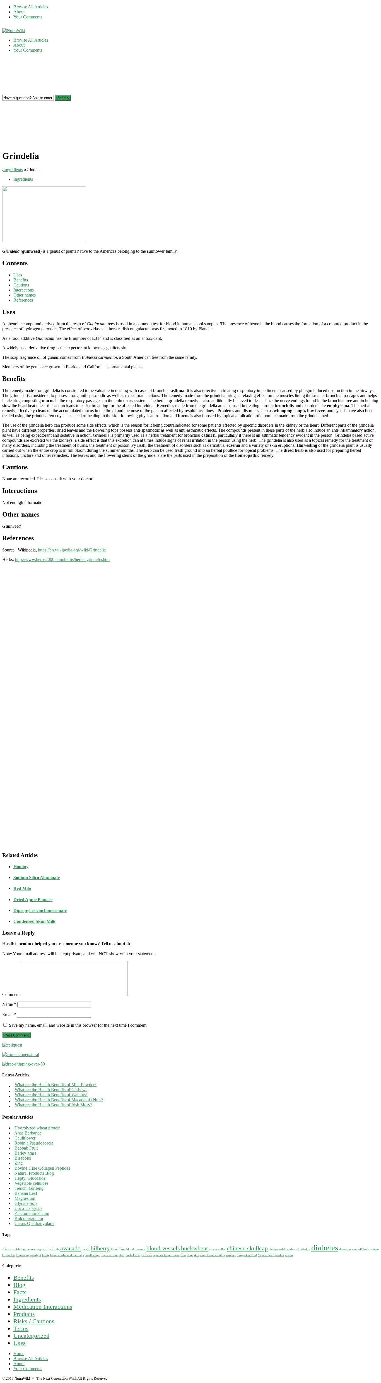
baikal (86, 1249)
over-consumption (112, 1255)
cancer (213, 1249)
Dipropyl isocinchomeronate (40, 910)
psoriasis (146, 1255)
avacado (70, 1248)
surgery (231, 1255)
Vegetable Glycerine (271, 1255)
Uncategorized (31, 1335)
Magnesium (25, 1198)
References (23, 300)
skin (196, 1255)
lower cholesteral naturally (67, 1255)
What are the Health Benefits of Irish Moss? (53, 1104)
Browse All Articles (30, 6)
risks (183, 1255)
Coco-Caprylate (28, 1208)
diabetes (324, 1247)
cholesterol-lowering (282, 1249)
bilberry (100, 1248)
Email (9, 1014)
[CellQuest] (12, 1045)
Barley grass (25, 1153)
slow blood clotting (212, 1255)
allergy (6, 1249)
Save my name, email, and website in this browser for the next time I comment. (78, 1025)
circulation (303, 1249)
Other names (24, 295)
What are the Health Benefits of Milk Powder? (56, 1084)
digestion (345, 1249)
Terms (20, 1328)
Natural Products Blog (34, 1173)
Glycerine (8, 1255)
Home (18, 1353)
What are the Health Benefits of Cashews (51, 1089)
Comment (11, 994)
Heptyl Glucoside (30, 1178)
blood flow (118, 1249)
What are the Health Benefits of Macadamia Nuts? (59, 1099)
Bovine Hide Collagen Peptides (42, 1168)
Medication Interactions (42, 1306)
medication (92, 1255)
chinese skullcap (247, 1248)
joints (45, 1255)
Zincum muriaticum (32, 1213)
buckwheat (194, 1248)
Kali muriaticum (29, 1218)
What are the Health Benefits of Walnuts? (51, 1094)
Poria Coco (133, 1255)
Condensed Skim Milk (34, 921)
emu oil (357, 1249)
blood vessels (163, 1248)
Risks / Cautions (33, 1321)
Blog (19, 1284)
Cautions (21, 285)
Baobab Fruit (26, 1148)
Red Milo (22, 888)
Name (9, 1004)
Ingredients (13, 169)
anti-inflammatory (24, 1249)
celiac (222, 1249)
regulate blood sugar (166, 1255)
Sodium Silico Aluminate (36, 877)
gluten (375, 1249)
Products (24, 1313)
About (19, 11)
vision (289, 1255)
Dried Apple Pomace (32, 899)
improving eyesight (28, 1255)
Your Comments (27, 17)
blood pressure (135, 1249)
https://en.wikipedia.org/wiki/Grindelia (72, 550)
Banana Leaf (26, 1193)
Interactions (23, 290)
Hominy (20, 866)
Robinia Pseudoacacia (34, 1143)
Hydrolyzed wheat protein (38, 1128)
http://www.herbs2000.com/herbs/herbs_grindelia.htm (62, 559)
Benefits (20, 280)
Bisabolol (23, 1158)
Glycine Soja (26, 1203)
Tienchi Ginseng (29, 1188)
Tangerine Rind (247, 1255)
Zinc (19, 1163)
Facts (19, 1292)
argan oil (42, 1249)
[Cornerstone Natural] (20, 1054)
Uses (17, 275)
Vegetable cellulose (31, 1183)
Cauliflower (25, 1138)
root (190, 1255)
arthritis (54, 1249)
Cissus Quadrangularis (34, 1223)
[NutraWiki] (13, 30)
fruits (366, 1249)
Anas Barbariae (28, 1133)
